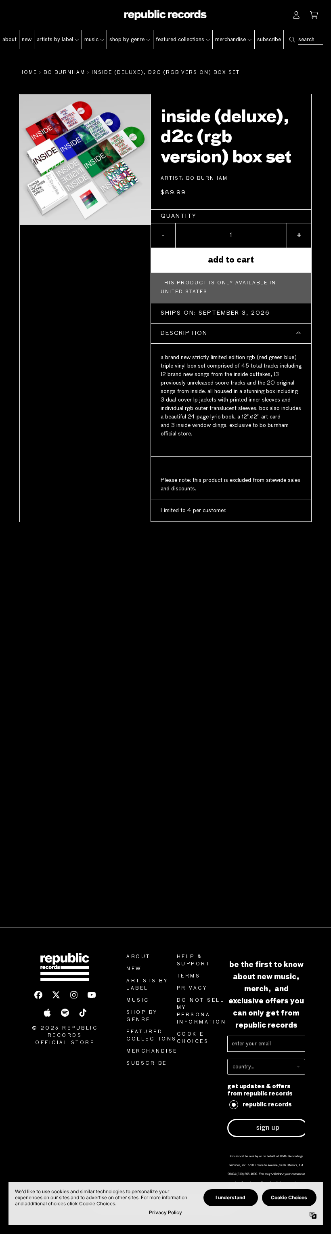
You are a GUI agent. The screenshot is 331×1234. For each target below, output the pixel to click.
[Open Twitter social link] (56, 995)
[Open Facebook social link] (38, 995)
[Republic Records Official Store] (165, 15)
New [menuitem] (26, 39)
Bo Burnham (64, 72)
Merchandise (152, 1051)
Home (28, 72)
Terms (189, 976)
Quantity (179, 216)
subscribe (146, 1063)
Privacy (192, 988)
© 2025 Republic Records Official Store (65, 1035)
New (134, 969)
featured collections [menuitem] (180, 39)
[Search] (292, 39)
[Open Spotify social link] (65, 1013)
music (137, 1000)
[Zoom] (85, 159)
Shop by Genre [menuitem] (127, 39)
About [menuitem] (9, 39)
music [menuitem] (91, 39)
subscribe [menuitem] (269, 39)
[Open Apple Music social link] (47, 1013)
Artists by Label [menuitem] (55, 39)
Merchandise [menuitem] (230, 39)
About (138, 956)
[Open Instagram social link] (74, 995)
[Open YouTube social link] (92, 995)
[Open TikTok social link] (83, 1013)
